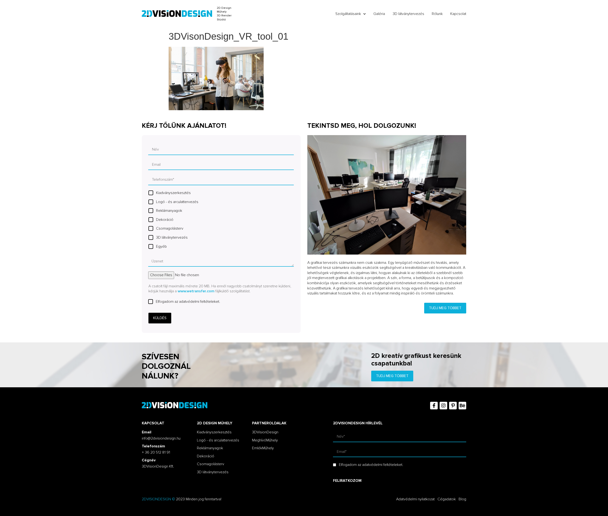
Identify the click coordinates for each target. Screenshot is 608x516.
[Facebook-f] (434, 405)
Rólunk (437, 13)
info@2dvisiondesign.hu (161, 438)
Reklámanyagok (169, 210)
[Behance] (462, 405)
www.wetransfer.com (196, 291)
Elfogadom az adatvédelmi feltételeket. (188, 301)
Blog (462, 499)
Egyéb (161, 246)
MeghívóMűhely (265, 440)
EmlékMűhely (263, 448)
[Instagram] (443, 405)
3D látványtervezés (408, 13)
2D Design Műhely (224, 10)
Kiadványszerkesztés (173, 192)
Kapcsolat (458, 13)
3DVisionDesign (265, 432)
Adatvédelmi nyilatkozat (415, 499)
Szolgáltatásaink (348, 13)
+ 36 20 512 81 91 (156, 452)
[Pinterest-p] (453, 405)
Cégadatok (446, 499)
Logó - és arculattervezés (177, 201)
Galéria (379, 13)
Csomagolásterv (169, 228)
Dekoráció (164, 219)
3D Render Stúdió (224, 17)
